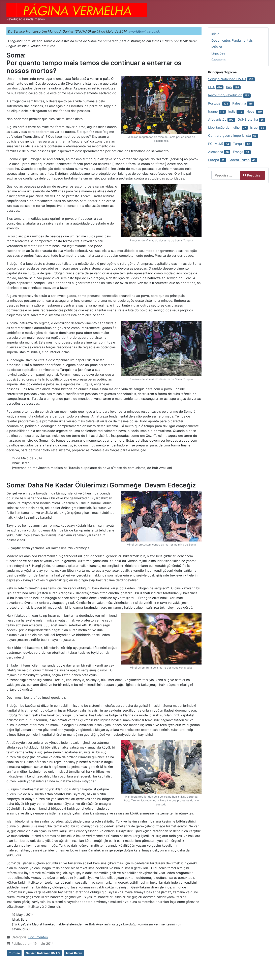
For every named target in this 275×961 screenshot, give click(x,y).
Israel (254, 127)
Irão (229, 87)
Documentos (38, 937)
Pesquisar (254, 175)
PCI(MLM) (215, 144)
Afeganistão (217, 119)
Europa (213, 160)
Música (216, 47)
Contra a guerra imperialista (229, 135)
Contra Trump (239, 160)
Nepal (250, 111)
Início (215, 34)
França (238, 152)
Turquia (14, 953)
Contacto (218, 60)
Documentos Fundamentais (232, 40)
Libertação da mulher (224, 127)
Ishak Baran (74, 953)
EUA (211, 87)
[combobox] (225, 175)
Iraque (213, 111)
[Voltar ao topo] (268, 953)
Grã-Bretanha (248, 119)
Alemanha (215, 152)
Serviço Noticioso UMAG (43, 953)
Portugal (214, 103)
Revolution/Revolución (225, 95)
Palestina (239, 103)
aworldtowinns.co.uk (144, 31)
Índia (232, 111)
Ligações (218, 53)
